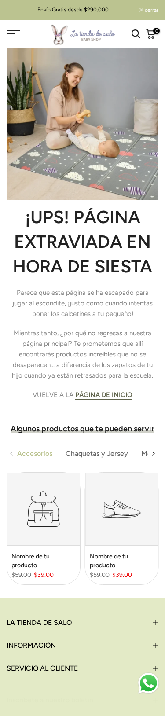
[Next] (153, 453)
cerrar (150, 10)
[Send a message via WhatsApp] (148, 683)
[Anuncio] (73, 9)
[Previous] (12, 453)
